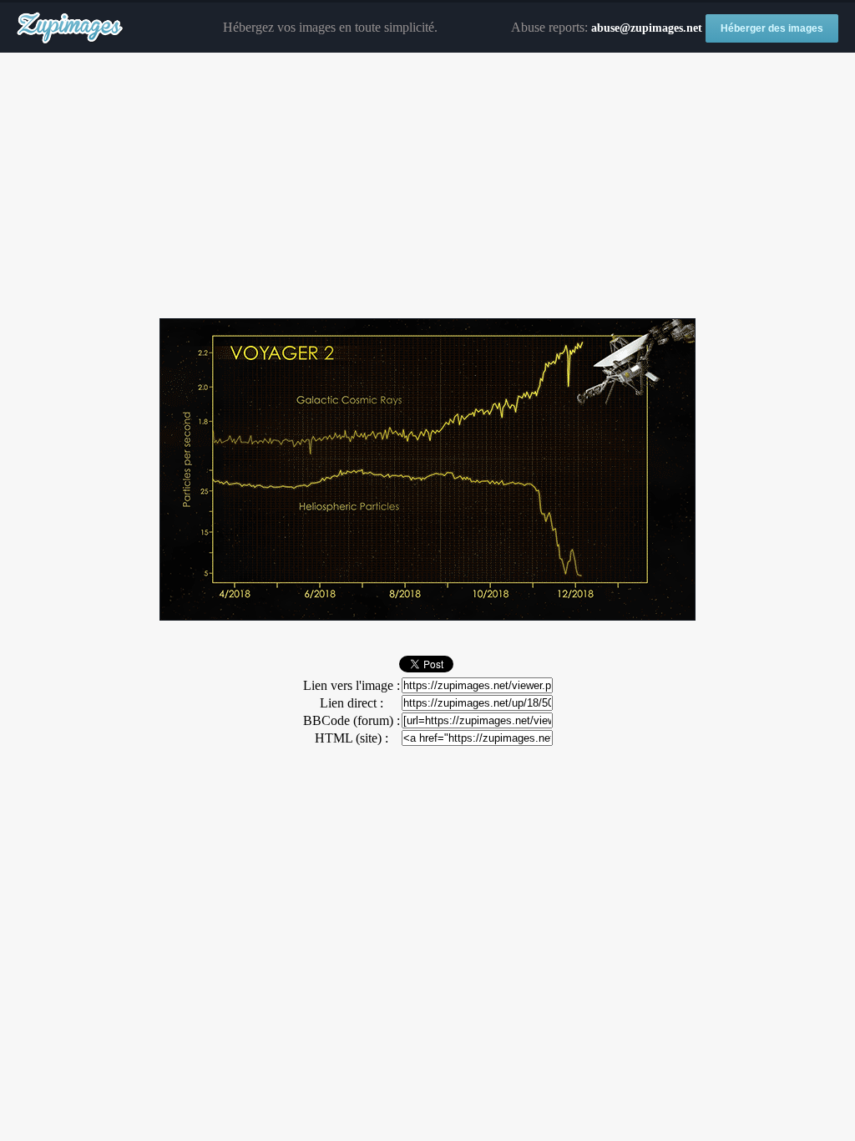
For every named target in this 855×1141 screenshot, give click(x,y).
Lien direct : (351, 703)
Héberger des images (772, 28)
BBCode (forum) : (351, 720)
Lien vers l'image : (351, 685)
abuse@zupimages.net (646, 28)
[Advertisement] (427, 186)
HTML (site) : (351, 738)
